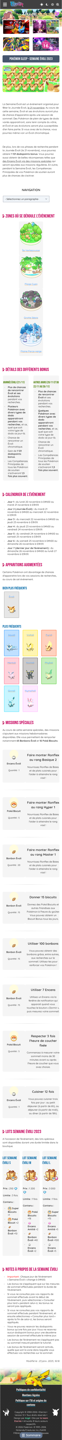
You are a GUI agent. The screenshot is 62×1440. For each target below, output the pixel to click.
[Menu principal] (5, 4)
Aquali (11, 634)
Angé (27, 1418)
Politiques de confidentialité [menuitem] (31, 1389)
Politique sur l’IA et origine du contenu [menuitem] (30, 1402)
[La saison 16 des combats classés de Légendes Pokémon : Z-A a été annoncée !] (46, 44)
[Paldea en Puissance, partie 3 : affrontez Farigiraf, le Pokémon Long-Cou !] (46, 27)
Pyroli (49, 634)
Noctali (30, 662)
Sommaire (33, 1435)
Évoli (11, 596)
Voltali (30, 634)
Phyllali (49, 662)
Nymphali (30, 690)
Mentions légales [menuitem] (31, 1395)
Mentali (12, 662)
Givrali (11, 690)
